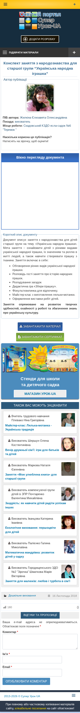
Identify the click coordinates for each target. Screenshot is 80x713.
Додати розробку (42, 39)
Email (7, 667)
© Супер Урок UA (22, 696)
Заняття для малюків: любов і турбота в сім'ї (37, 581)
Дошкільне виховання (22, 595)
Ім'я (6, 654)
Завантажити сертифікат (41, 336)
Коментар (10, 632)
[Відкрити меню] (74, 52)
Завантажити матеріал (41, 326)
